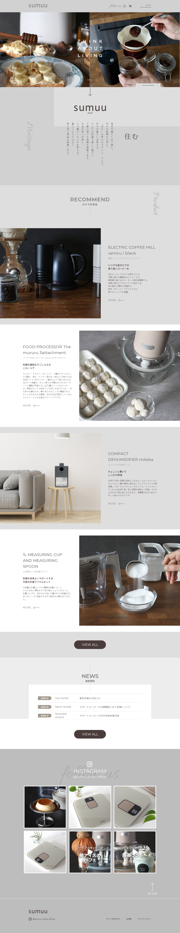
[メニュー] (145, 6)
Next (157, 85)
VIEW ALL (90, 645)
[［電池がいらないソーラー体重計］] (135, 807)
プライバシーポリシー (144, 919)
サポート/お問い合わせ (113, 919)
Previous (139, 85)
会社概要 (129, 919)
